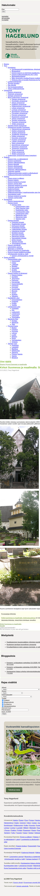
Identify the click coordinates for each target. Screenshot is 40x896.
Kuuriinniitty (16, 289)
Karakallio (15, 308)
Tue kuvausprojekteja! (15, 87)
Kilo (13, 310)
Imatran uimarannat (18, 131)
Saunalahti (15, 268)
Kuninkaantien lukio (22, 212)
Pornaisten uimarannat (19, 113)
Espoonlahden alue (14, 259)
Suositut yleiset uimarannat (17, 125)
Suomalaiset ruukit (14, 194)
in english (5, 20)
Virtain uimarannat (18, 152)
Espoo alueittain (9, 257)
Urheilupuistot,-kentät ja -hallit (18, 254)
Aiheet (4, 687)
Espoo (21, 820)
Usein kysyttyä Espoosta (12, 848)
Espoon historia (13, 180)
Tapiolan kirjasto (17, 241)
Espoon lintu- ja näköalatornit (18, 159)
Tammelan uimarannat (19, 147)
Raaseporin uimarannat (20, 117)
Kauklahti (15, 301)
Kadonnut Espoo (13, 189)
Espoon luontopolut (14, 161)
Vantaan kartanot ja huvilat (17, 196)
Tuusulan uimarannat (19, 122)
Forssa (31, 820)
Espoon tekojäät (13, 164)
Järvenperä (15, 278)
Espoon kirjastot (13, 220)
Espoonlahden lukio (22, 206)
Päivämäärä (6, 710)
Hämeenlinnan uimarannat (21, 129)
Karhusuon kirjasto (18, 226)
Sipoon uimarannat (18, 118)
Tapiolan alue (12, 343)
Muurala (14, 291)
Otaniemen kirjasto (18, 236)
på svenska (6, 18)
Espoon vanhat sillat (15, 183)
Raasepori (26, 830)
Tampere (7, 833)
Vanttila (14, 305)
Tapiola (14, 356)
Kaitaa (14, 263)
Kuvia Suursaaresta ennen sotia (15, 868)
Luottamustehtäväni (14, 81)
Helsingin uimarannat (15, 94)
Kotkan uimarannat (18, 136)
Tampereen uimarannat (20, 148)
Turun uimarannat (18, 150)
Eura (26, 820)
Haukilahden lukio (22, 210)
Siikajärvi (15, 296)
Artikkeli (7, 700)
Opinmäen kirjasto (18, 234)
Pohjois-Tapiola (17, 354)
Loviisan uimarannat (19, 110)
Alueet (4, 691)
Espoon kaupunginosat (16, 201)
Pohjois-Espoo (13, 326)
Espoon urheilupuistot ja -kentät (22, 256)
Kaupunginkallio (17, 284)
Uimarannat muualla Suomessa (19, 127)
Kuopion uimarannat (19, 139)
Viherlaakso (16, 317)
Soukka (14, 270)
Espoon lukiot (16, 205)
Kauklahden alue (14, 298)
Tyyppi (4, 698)
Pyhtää (19, 830)
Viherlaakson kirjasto (19, 243)
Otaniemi (15, 352)
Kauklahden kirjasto (18, 227)
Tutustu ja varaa (14, 790)
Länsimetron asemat (15, 247)
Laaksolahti (16, 312)
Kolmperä (15, 285)
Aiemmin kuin (6, 708)
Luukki (14, 335)
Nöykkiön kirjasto (17, 233)
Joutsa (34, 823)
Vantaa (30, 833)
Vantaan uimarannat (15, 96)
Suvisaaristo (16, 271)
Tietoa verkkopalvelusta (16, 88)
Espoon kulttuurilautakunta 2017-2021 (25, 74)
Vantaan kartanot (32, 859)
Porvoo (7, 830)
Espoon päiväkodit (14, 245)
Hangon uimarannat (18, 99)
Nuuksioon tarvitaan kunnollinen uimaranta (21, 644)
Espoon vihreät (18, 882)
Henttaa (14, 321)
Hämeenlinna (8, 823)
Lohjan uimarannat (18, 108)
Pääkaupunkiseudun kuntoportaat (19, 175)
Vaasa (25, 833)
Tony (5, 66)
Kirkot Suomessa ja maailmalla (18, 250)
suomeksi (5, 16)
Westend (15, 358)
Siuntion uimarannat (19, 120)
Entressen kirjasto (18, 222)
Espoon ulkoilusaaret (15, 166)
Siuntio (2, 626)
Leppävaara (16, 314)
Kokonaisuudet (7, 695)
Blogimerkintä (9, 702)
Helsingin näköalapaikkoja (17, 169)
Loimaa (6, 828)
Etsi (3, 9)
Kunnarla (15, 287)
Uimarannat (8, 90)
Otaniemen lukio (21, 217)
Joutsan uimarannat (18, 132)
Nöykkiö (14, 266)
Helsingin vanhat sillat (15, 187)
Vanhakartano (16, 340)
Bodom (14, 328)
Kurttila (14, 303)
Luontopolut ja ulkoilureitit (30, 839)
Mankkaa (15, 349)
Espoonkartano (17, 300)
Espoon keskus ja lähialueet (17, 273)
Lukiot (18, 839)
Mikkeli (25, 828)
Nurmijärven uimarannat (20, 111)
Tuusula (19, 833)
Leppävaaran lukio (22, 213)
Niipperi (14, 336)
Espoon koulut (13, 203)
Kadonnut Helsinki (14, 190)
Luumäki (19, 828)
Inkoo (29, 823)
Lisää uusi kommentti (7, 627)
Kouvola (32, 825)
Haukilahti (15, 345)
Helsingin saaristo (14, 171)
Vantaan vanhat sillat (15, 198)
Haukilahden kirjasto (19, 224)
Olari (13, 324)
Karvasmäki (16, 282)
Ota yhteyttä (12, 85)
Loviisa (12, 828)
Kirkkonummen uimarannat (21, 106)
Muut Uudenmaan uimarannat (18, 97)
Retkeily (7, 157)
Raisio (34, 830)
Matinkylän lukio (21, 215)
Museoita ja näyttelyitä (15, 249)
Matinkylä (15, 322)
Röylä (14, 338)
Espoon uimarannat (14, 92)
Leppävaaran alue (14, 307)
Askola (15, 820)
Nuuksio (14, 294)
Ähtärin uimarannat (18, 154)
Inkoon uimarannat (18, 103)
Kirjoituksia (11, 67)
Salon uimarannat (18, 143)
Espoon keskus (17, 275)
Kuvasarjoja (8, 199)
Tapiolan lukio (20, 219)
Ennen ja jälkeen (26, 837)
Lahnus (14, 333)
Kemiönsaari (8, 825)
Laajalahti (15, 347)
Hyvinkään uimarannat (19, 101)
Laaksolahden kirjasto (19, 229)
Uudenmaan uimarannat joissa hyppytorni (22, 155)
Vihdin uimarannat (18, 124)
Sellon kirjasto (16, 240)
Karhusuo (15, 280)
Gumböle (15, 277)
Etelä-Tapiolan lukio (22, 208)
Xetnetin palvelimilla (22, 886)
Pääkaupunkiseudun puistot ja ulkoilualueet (23, 173)
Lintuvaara (15, 315)
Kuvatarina (8, 704)
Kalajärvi (15, 329)
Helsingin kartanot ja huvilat (17, 185)
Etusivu (6, 64)
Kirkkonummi (18, 825)
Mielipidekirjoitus (10, 706)
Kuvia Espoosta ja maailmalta (16, 364)
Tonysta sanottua (13, 83)
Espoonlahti (16, 261)
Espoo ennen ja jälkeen (16, 178)
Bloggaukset (16, 71)
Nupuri (14, 292)
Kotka (26, 825)
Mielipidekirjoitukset (18, 76)
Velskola (15, 342)
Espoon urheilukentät (15, 168)
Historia (6, 176)
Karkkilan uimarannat (19, 104)
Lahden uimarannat (18, 141)
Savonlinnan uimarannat (20, 145)
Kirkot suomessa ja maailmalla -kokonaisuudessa (18, 618)
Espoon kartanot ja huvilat (17, 182)
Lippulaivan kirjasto (18, 231)
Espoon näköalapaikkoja (16, 162)
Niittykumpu (16, 351)
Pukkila (13, 830)
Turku (13, 833)
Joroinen (23, 823)
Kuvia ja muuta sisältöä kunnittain (19, 252)
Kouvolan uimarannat (19, 138)
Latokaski (15, 264)
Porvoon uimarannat (19, 115)
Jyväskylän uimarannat (19, 134)
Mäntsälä (33, 828)
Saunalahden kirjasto (19, 238)
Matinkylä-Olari (13, 319)
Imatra (16, 823)
